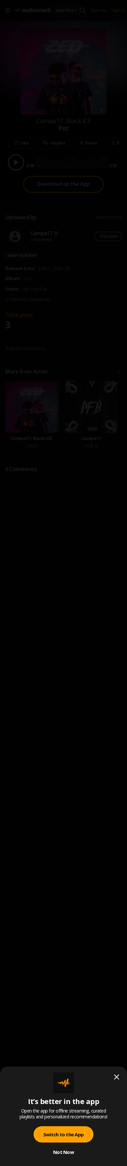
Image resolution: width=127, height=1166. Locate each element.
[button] (63, 583)
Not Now (63, 1152)
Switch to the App (63, 1134)
